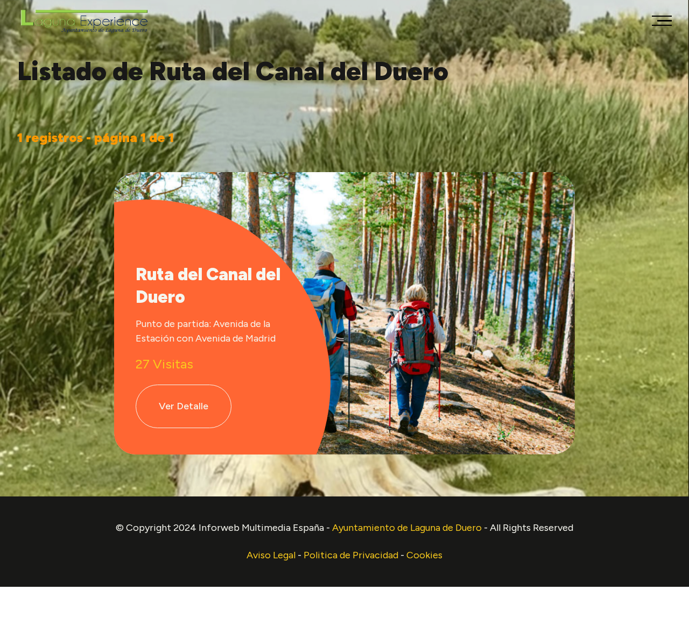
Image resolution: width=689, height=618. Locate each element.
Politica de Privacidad (351, 555)
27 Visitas (164, 364)
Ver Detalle (183, 406)
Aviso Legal (271, 555)
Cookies (424, 555)
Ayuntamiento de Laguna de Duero (408, 528)
